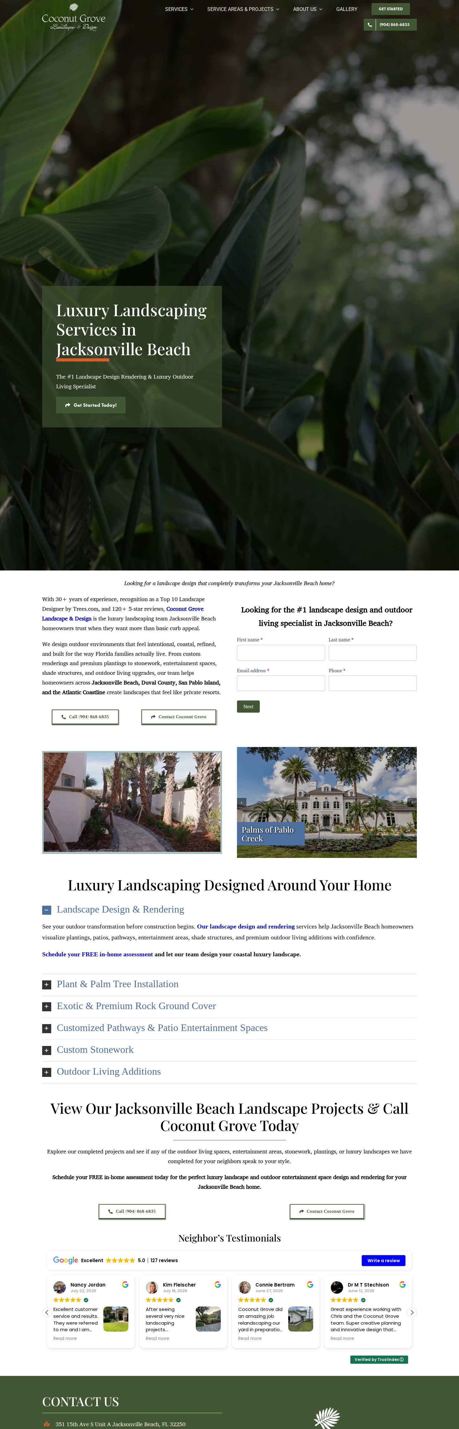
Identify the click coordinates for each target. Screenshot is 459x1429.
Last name (341, 640)
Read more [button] (65, 1339)
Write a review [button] (384, 1260)
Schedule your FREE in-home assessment (97, 954)
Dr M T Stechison (183, 1284)
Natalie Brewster (368, 1284)
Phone (337, 671)
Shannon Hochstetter (282, 1284)
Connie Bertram (90, 1284)
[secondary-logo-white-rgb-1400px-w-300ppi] (73, 6)
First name (250, 640)
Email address (253, 671)
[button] (241, 802)
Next (248, 706)
